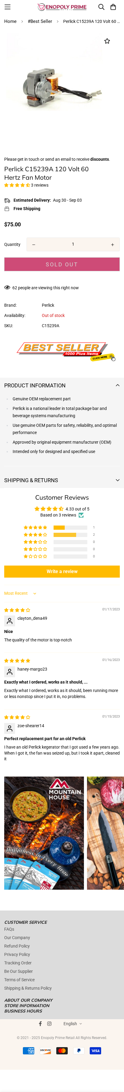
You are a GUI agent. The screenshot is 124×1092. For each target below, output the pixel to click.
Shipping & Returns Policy (28, 988)
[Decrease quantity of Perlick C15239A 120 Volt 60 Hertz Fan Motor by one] (34, 245)
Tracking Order (18, 962)
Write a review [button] (62, 571)
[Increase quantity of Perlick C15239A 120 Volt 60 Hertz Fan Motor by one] (112, 245)
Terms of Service (19, 979)
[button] (17, 185)
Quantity (12, 244)
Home (10, 21)
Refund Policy (17, 946)
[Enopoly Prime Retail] (62, 7)
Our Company (17, 937)
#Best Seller (40, 21)
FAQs (9, 929)
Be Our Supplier (18, 971)
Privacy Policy (17, 954)
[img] (17, 610)
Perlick (48, 305)
